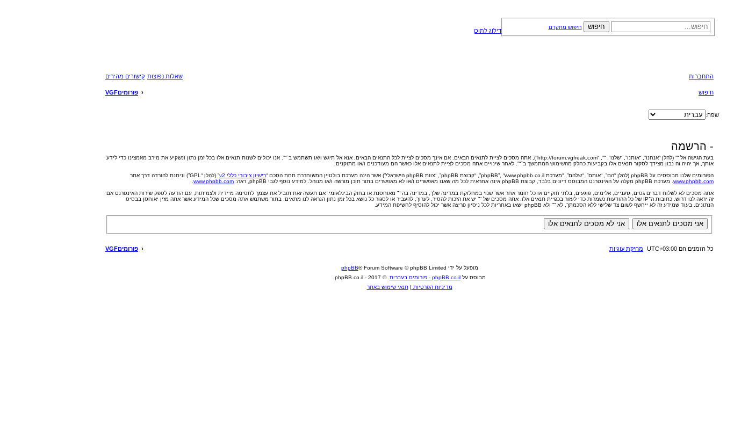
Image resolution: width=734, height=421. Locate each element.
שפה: (712, 115)
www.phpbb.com (693, 181)
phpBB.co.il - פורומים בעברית (425, 277)
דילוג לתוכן (487, 30)
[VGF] (195, 40)
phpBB (349, 268)
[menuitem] (165, 76)
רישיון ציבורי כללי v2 (242, 175)
